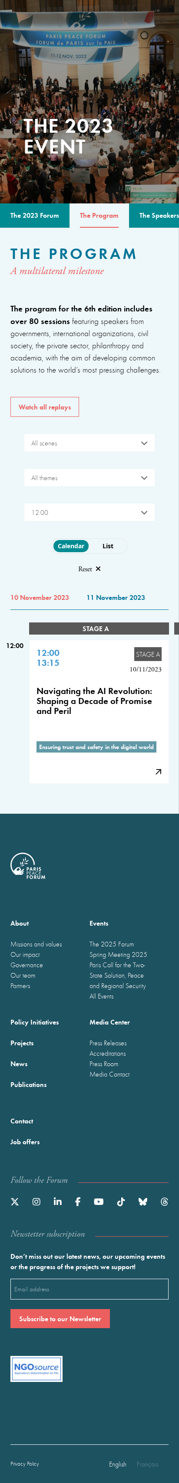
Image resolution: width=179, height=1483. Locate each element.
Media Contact (109, 1074)
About (19, 922)
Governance (26, 964)
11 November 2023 (115, 597)
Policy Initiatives (34, 1021)
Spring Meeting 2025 (118, 954)
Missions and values (36, 944)
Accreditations (108, 1053)
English (117, 1464)
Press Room (104, 1063)
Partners (20, 985)
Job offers (25, 1141)
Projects (21, 1042)
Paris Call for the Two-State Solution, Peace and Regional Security (118, 975)
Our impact (25, 954)
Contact (21, 1120)
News (18, 1063)
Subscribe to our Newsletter (60, 1318)
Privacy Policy (24, 1463)
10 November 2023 (39, 597)
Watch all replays (45, 406)
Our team (22, 975)
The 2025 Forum (112, 944)
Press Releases (108, 1042)
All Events (101, 996)
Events (99, 922)
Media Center (110, 1021)
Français (147, 1464)
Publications (28, 1084)
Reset (85, 569)
